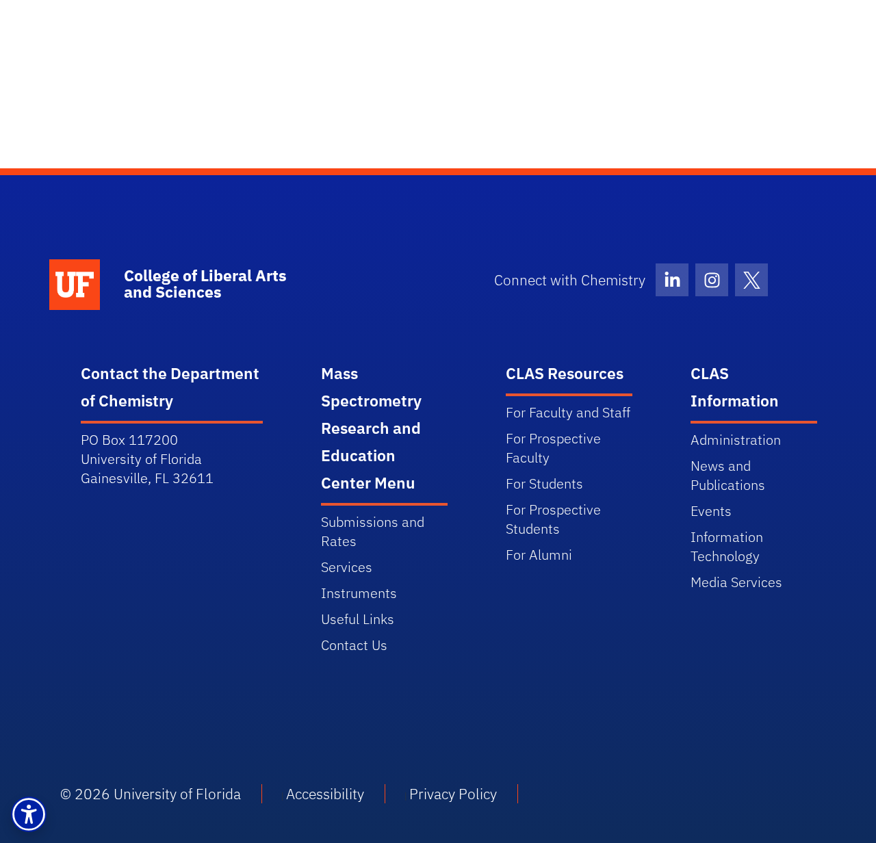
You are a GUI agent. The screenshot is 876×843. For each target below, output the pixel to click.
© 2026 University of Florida (150, 793)
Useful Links (357, 619)
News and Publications (728, 475)
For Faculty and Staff (568, 412)
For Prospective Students (553, 519)
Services (346, 567)
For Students (544, 483)
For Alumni (539, 554)
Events (711, 511)
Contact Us (354, 645)
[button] (29, 814)
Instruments (359, 593)
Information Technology (727, 546)
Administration (736, 439)
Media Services (736, 582)
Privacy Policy (453, 793)
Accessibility (325, 793)
